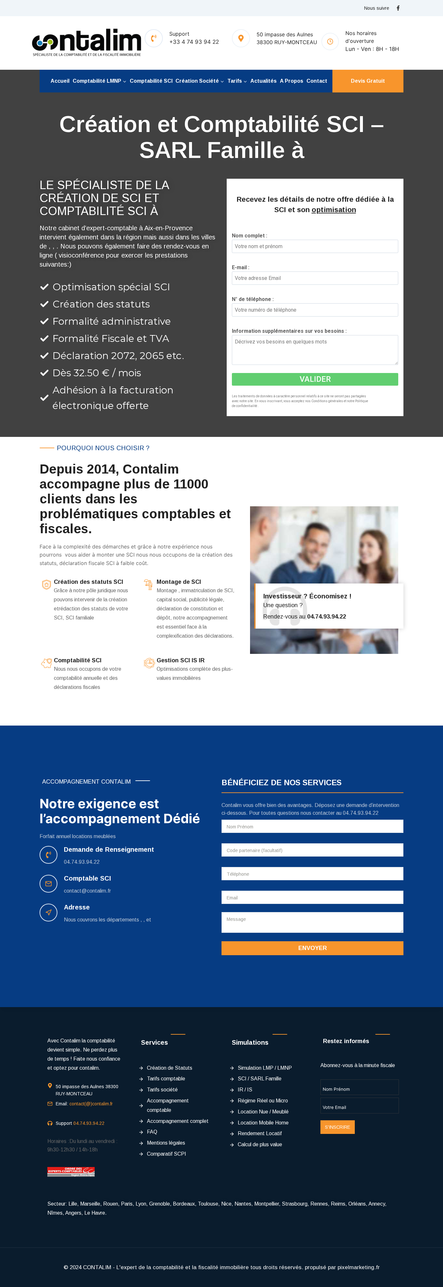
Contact (316, 81)
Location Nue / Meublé (263, 1111)
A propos (291, 81)
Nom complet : (251, 236)
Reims (338, 1204)
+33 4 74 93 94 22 (194, 42)
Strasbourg (294, 1204)
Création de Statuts (169, 1068)
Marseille (90, 1204)
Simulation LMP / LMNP (265, 1068)
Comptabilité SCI (151, 81)
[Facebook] (397, 8)
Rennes (319, 1204)
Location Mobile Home (263, 1122)
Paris (127, 1204)
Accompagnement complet (178, 1121)
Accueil (60, 81)
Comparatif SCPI (166, 1154)
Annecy (376, 1204)
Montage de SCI (179, 582)
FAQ (152, 1132)
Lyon (141, 1204)
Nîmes (55, 1213)
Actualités (263, 81)
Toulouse (208, 1204)
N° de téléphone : (255, 299)
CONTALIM (97, 1267)
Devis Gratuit (368, 81)
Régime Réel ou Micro (263, 1100)
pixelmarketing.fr (359, 1267)
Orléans (357, 1204)
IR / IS (245, 1089)
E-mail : (243, 267)
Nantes (242, 1204)
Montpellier (266, 1204)
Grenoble (159, 1204)
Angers (73, 1213)
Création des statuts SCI (88, 582)
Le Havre (94, 1213)
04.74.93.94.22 (82, 862)
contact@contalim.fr (87, 891)
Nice (226, 1204)
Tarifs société (162, 1089)
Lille (72, 1204)
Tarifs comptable (166, 1078)
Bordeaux (184, 1204)
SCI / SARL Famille (259, 1078)
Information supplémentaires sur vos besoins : (291, 331)
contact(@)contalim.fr (91, 1103)
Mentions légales (166, 1143)
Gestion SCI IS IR (181, 660)
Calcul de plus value (260, 1144)
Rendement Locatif (260, 1133)
